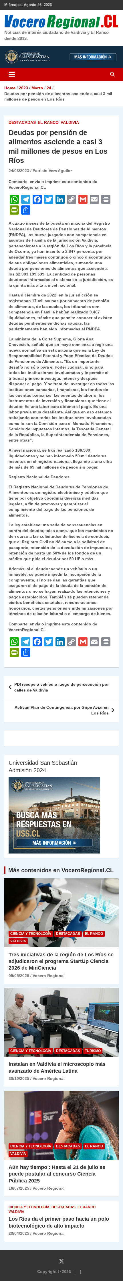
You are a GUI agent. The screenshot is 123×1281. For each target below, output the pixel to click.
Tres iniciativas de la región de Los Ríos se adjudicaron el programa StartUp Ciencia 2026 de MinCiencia (61, 961)
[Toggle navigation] (11, 74)
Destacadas (22, 122)
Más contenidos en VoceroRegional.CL (61, 870)
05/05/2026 (19, 975)
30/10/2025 (19, 1078)
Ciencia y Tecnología (30, 934)
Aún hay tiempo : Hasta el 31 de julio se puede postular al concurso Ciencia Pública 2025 (57, 1174)
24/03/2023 (19, 170)
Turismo (93, 1051)
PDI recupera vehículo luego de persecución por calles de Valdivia (61, 687)
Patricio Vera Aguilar (52, 170)
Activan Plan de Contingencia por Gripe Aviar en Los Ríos (62, 710)
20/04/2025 (19, 1233)
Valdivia (70, 122)
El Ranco (48, 122)
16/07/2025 (19, 1188)
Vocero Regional (49, 975)
